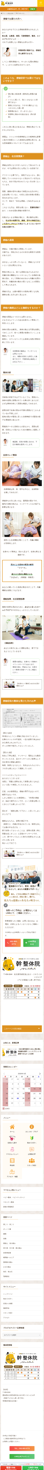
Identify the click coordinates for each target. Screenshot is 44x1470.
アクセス (6, 1317)
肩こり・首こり (8, 1224)
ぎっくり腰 (7, 1229)
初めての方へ (7, 1299)
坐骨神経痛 (7, 1253)
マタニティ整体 (8, 1202)
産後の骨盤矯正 (8, 1207)
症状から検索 (7, 1303)
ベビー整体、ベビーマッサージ (14, 1197)
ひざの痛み (7, 1267)
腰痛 (4, 1234)
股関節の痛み (7, 1262)
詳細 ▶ (32, 9)
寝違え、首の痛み (9, 1243)
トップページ (7, 1294)
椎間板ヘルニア (8, 1257)
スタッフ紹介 (7, 1313)
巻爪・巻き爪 (7, 1272)
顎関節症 (6, 1276)
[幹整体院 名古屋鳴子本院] (7, 3)
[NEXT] (39, 1073)
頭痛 (4, 1238)
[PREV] (4, 1073)
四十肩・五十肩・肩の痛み (12, 1248)
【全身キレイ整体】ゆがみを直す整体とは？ (27, 685)
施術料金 (6, 1308)
